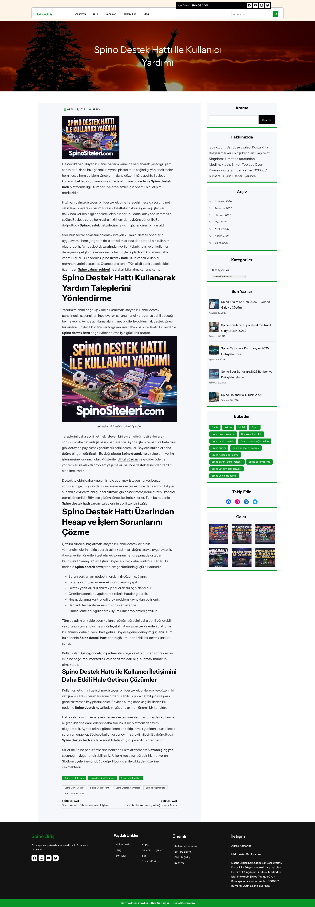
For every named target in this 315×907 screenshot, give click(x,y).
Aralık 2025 (222, 229)
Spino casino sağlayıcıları (255, 441)
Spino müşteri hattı (131, 778)
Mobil (241, 427)
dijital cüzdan (128, 459)
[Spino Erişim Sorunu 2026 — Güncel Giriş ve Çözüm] (214, 305)
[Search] (275, 14)
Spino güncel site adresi (245, 447)
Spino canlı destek (74, 787)
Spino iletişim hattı (155, 787)
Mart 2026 (221, 222)
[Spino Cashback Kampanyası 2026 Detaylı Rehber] (214, 351)
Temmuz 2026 (223, 208)
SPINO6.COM (199, 5)
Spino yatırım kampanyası (226, 468)
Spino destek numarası (128, 787)
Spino (255, 427)
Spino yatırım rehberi (94, 269)
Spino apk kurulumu (223, 434)
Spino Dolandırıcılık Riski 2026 (241, 395)
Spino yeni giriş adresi (224, 475)
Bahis (215, 427)
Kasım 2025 (222, 235)
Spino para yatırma (259, 461)
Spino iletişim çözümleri (102, 778)
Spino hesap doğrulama (225, 454)
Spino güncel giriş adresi (98, 653)
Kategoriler (220, 270)
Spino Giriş (44, 14)
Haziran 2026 (223, 215)
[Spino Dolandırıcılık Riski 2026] (214, 398)
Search (266, 120)
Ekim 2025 (221, 242)
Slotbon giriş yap (160, 750)
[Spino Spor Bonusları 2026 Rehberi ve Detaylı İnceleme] (214, 374)
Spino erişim (219, 447)
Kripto (228, 427)
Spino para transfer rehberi (227, 461)
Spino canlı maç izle (223, 441)
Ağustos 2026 (223, 201)
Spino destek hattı (89, 567)
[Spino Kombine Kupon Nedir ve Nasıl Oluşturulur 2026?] (214, 328)
